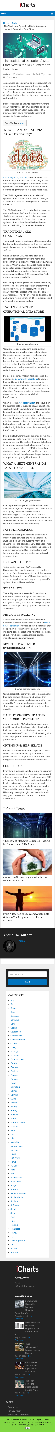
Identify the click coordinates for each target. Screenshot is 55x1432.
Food (12, 1083)
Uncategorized (17, 1240)
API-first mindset (27, 403)
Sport (13, 1209)
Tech (38, 74)
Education (15, 1055)
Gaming (14, 1095)
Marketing (15, 1142)
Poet (12, 1173)
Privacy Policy (14, 1411)
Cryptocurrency (17, 1039)
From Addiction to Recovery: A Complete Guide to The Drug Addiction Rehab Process (26, 917)
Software (14, 1205)
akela (7, 74)
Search (27, 982)
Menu (4, 13)
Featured (14, 1071)
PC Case (14, 1166)
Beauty (13, 1008)
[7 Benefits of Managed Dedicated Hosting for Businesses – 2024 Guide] (27, 825)
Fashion (14, 1067)
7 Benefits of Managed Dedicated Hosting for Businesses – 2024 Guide (26, 842)
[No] (52, 1424)
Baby (12, 1004)
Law (12, 1134)
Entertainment (17, 1059)
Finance (14, 1075)
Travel (13, 1233)
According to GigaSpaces (15, 177)
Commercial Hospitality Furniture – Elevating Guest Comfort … (26, 1307)
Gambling (15, 1087)
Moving (14, 1150)
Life (12, 1138)
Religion (14, 1185)
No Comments (10, 77)
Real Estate (16, 1177)
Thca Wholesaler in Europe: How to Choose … (32, 1348)
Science (14, 1189)
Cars (12, 1024)
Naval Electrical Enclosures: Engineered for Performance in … (27, 1328)
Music (13, 1154)
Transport (15, 1229)
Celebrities (15, 1032)
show (22, 123)
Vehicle (14, 1248)
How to (14, 1126)
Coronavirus (16, 1036)
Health (13, 1103)
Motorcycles (16, 1146)
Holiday (14, 1114)
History (13, 1106)
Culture (13, 1043)
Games (13, 1091)
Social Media (16, 1197)
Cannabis (14, 1020)
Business (14, 1016)
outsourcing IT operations (25, 379)
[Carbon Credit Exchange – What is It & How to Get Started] (27, 862)
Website (14, 1252)
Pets (12, 1170)
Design (13, 1047)
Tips (43, 74)
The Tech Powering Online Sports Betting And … (31, 1385)
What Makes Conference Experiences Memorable (31, 1367)
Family (13, 1063)
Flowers (14, 1079)
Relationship (16, 1181)
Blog (12, 1012)
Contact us (13, 1407)
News (13, 1162)
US (11, 1244)
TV (11, 1237)
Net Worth (15, 1158)
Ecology (14, 1051)
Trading (14, 1225)
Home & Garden (18, 1122)
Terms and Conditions (18, 1414)
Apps (12, 1000)
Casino (13, 1028)
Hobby (13, 1110)
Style (12, 1213)
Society (14, 1201)
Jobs (12, 1130)
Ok (27, 1428)
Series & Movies (18, 1193)
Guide (13, 1099)
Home (13, 1118)
